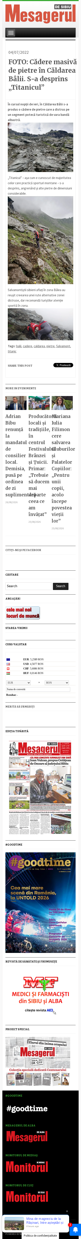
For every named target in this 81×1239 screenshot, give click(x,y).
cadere (27, 346)
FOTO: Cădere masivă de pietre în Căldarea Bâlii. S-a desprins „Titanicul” (42, 74)
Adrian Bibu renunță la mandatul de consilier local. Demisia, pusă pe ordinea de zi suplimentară (15, 455)
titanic (12, 351)
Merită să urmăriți (20, 706)
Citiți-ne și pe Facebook (23, 550)
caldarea (39, 346)
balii (18, 346)
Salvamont (63, 346)
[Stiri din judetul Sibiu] (40, 13)
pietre (50, 346)
